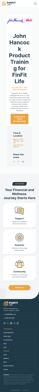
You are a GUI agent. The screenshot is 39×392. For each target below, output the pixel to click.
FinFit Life (6, 351)
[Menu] (35, 3)
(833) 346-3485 (9, 318)
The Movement (7, 329)
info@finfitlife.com (10, 314)
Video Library (7, 336)
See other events (19, 121)
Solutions (6, 358)
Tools (5, 347)
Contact (5, 369)
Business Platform (8, 365)
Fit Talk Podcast (7, 340)
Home (5, 354)
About (5, 362)
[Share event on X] (18, 161)
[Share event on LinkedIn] (23, 161)
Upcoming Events (8, 332)
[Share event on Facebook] (14, 161)
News (5, 343)
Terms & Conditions (15, 390)
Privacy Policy (25, 390)
